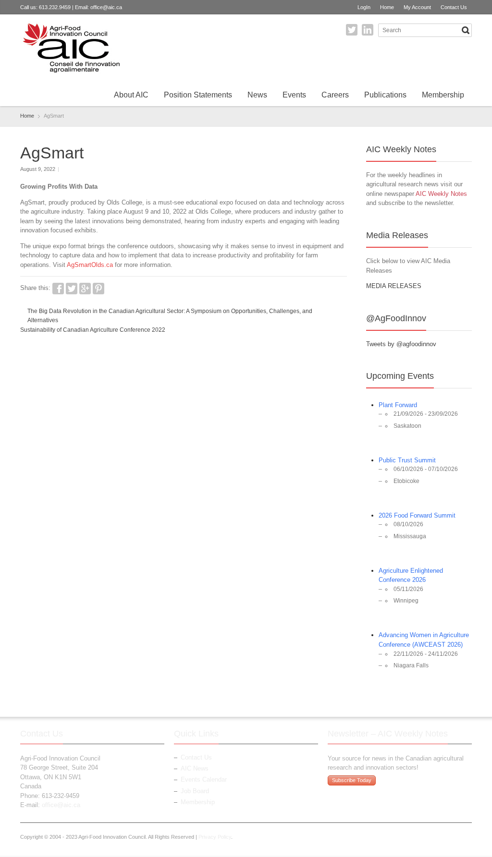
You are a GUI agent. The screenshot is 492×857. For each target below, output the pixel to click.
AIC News (195, 768)
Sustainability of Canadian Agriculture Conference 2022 (92, 329)
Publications (385, 95)
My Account (417, 7)
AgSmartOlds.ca (90, 264)
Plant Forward (398, 405)
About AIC (131, 95)
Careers (335, 95)
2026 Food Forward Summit (417, 515)
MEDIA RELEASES (393, 286)
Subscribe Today (351, 780)
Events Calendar (204, 779)
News (257, 95)
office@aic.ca (106, 7)
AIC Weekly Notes (441, 193)
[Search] (465, 30)
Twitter (351, 30)
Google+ (85, 288)
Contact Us (454, 7)
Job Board (195, 791)
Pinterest (98, 288)
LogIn (363, 7)
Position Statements (198, 95)
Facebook (58, 288)
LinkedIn (367, 30)
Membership (443, 95)
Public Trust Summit (407, 460)
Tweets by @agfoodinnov (401, 344)
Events (294, 95)
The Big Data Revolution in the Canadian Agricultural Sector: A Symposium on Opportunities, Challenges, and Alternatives (169, 316)
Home (387, 7)
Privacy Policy (214, 837)
